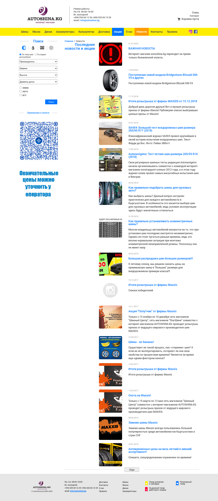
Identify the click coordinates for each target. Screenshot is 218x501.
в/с (24, 95)
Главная (69, 41)
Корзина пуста (190, 18)
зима (26, 87)
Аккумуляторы (65, 31)
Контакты (157, 31)
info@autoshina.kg (89, 20)
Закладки (194, 15)
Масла (36, 31)
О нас (129, 31)
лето (25, 91)
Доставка (104, 31)
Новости (142, 31)
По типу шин (27, 54)
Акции (118, 31)
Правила (172, 31)
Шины (24, 31)
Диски (48, 31)
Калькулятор (86, 31)
